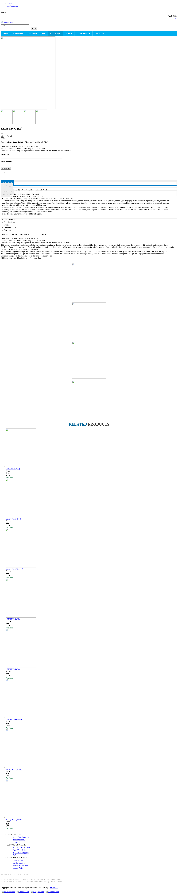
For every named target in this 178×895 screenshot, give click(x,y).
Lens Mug (54, 33)
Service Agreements (20, 865)
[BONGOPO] (7, 22)
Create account (12, 6)
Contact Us (99, 33)
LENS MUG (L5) (13, 469)
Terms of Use (18, 860)
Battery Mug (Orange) (14, 569)
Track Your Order (19, 850)
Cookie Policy (18, 868)
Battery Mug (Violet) (14, 820)
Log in (9, 3)
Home (5, 33)
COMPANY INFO (14, 835)
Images (5, 189)
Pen (43, 33)
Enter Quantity (7, 161)
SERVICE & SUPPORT (16, 845)
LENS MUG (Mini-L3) (15, 719)
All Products (18, 33)
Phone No (5, 155)
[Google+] (37, 892)
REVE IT (54, 888)
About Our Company (21, 837)
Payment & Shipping (21, 853)
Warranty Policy (19, 840)
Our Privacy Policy (20, 863)
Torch (68, 33)
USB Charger (83, 33)
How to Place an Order (21, 847)
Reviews (5, 195)
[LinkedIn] (23, 892)
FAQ (14, 855)
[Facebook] (52, 892)
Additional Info (7, 192)
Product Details (7, 183)
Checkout (173, 18)
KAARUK (32, 33)
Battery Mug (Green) (14, 769)
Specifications (7, 186)
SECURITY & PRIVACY (17, 858)
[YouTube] (8, 892)
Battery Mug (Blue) (13, 519)
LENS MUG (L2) (13, 619)
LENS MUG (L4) (13, 669)
